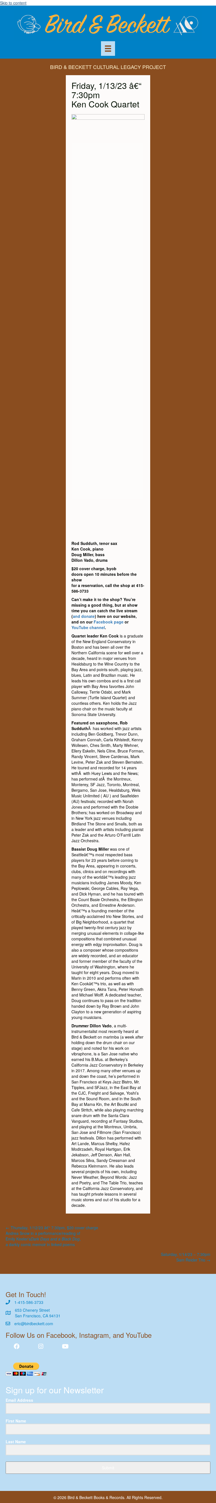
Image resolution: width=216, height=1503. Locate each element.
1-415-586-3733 (28, 1302)
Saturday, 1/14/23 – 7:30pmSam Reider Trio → (185, 1257)
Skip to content (13, 3)
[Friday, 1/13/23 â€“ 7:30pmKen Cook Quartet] (108, 324)
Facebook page (108, 622)
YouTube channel (88, 627)
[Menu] (108, 48)
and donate (84, 616)
